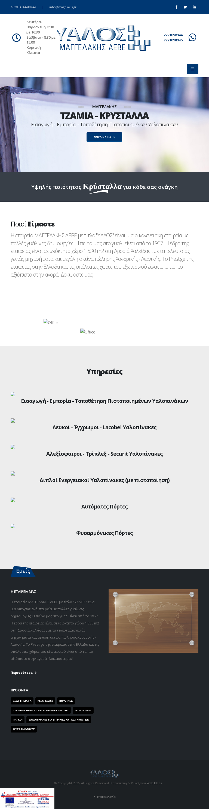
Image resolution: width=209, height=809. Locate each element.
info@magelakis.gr (62, 7)
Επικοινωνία (106, 797)
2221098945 (173, 40)
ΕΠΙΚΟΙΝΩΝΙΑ (103, 137)
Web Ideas (154, 783)
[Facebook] (176, 7)
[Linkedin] (194, 7)
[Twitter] (185, 7)
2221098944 (173, 35)
